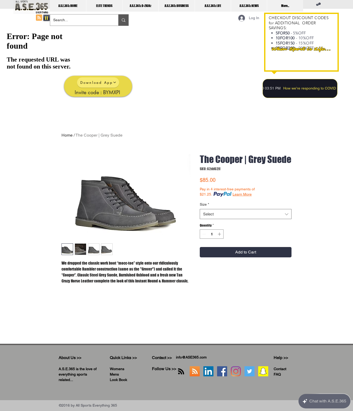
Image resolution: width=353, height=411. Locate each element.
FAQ (277, 374)
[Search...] (123, 20)
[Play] (46, 18)
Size (204, 204)
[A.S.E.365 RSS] (195, 371)
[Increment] (220, 234)
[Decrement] (204, 234)
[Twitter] (249, 371)
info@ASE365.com (191, 357)
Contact (280, 369)
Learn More (242, 194)
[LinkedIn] (208, 371)
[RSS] (181, 371)
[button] (318, 4)
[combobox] (245, 214)
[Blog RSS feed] (39, 17)
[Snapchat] (263, 371)
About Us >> (70, 357)
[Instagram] (236, 371)
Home (67, 135)
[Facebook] (222, 371)
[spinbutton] (212, 234)
